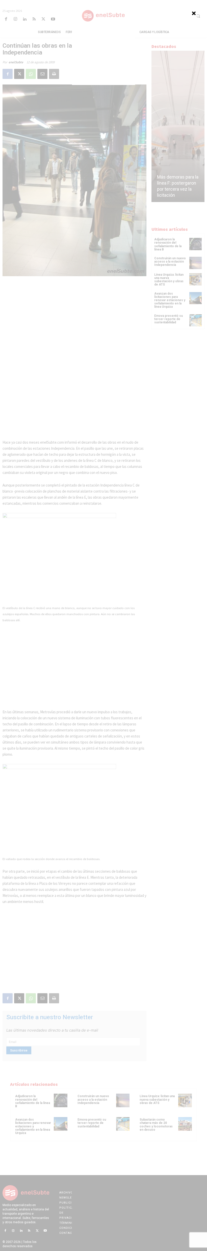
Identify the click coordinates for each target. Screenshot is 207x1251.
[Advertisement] (103, 53)
